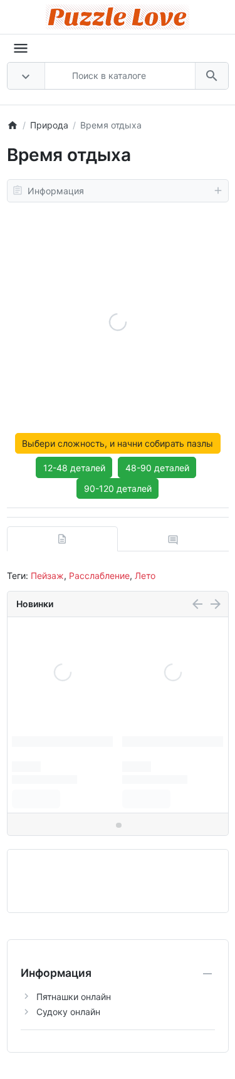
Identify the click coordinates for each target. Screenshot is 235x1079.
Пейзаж (47, 575)
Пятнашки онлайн (73, 996)
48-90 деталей (157, 467)
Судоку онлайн (68, 1011)
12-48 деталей (74, 467)
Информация (56, 190)
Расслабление (99, 575)
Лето (145, 575)
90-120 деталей (118, 488)
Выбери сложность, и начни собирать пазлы (117, 443)
